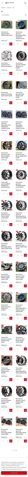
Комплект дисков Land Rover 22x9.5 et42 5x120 (5, 155)
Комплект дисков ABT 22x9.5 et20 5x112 (6, 33)
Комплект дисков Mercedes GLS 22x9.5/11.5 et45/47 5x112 (6, 125)
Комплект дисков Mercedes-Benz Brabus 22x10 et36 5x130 (21, 308)
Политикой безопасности (14, 469)
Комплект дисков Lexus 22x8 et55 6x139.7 (5, 307)
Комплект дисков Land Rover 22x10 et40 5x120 (5, 215)
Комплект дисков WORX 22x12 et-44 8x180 (20, 65)
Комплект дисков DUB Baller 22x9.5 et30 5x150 (5, 277)
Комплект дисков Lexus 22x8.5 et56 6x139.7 (20, 401)
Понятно (14, 473)
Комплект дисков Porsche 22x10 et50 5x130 (6, 94)
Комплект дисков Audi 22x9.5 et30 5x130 (20, 95)
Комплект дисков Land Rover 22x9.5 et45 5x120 (20, 277)
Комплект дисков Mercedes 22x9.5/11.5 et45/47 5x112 (20, 125)
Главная (3, 7)
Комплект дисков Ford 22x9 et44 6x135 (6, 64)
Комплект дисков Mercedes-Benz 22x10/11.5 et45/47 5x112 (21, 35)
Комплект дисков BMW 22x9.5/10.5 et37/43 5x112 (5, 184)
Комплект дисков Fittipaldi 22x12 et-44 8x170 (20, 184)
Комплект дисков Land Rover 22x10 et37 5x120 (21, 155)
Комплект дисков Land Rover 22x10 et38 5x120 (21, 246)
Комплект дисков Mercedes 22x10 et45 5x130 (6, 432)
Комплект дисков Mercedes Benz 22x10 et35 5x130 (21, 215)
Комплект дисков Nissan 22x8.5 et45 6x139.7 (6, 401)
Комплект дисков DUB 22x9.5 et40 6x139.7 (5, 370)
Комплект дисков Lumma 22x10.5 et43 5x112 (6, 340)
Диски (9, 7)
